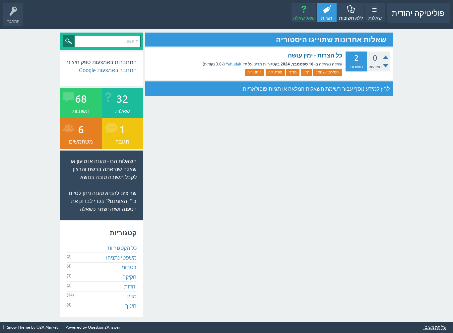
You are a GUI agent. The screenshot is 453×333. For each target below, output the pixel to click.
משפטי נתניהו (121, 258)
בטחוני (129, 267)
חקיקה (129, 277)
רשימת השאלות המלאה (314, 89)
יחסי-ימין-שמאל (328, 72)
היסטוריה (254, 72)
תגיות (326, 18)
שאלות (375, 18)
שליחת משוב (435, 327)
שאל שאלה (303, 18)
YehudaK (234, 64)
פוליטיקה (275, 72)
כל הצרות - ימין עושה (315, 55)
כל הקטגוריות (122, 248)
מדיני (257, 64)
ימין (306, 72)
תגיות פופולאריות (262, 89)
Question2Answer (104, 327)
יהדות (130, 286)
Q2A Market (47, 327)
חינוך (131, 306)
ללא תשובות (351, 18)
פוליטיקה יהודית (418, 13)
